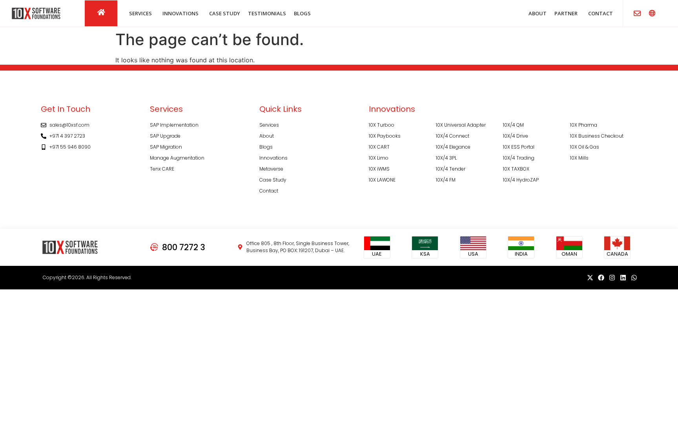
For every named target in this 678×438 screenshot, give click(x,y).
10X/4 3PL (446, 157)
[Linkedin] (623, 277)
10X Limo (378, 157)
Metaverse (271, 168)
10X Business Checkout (596, 136)
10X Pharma (583, 125)
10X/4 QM (513, 125)
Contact (268, 190)
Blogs (266, 147)
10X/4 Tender (450, 168)
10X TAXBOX (516, 168)
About (266, 136)
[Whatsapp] (634, 277)
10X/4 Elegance (453, 147)
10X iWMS (379, 168)
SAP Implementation (174, 125)
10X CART (379, 147)
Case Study (272, 179)
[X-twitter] (590, 277)
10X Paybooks (385, 136)
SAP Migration (166, 147)
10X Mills (579, 157)
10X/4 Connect (452, 136)
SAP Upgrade (165, 136)
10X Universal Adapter (461, 125)
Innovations (273, 157)
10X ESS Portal (518, 147)
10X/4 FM (446, 179)
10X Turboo (381, 125)
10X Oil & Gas (584, 147)
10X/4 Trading (518, 157)
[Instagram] (612, 277)
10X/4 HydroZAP (521, 179)
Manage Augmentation (177, 157)
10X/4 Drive (515, 136)
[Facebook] (601, 277)
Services (269, 125)
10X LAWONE (382, 179)
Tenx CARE (162, 168)
